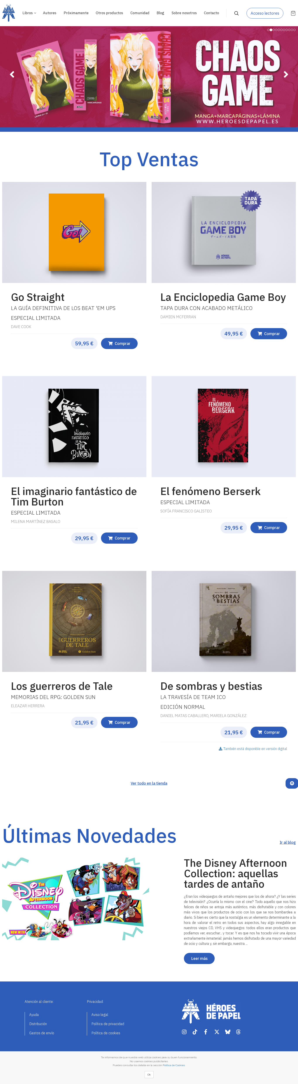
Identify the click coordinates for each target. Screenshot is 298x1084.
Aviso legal (99, 1014)
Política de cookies (105, 1033)
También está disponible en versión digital (255, 749)
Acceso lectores (265, 13)
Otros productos (109, 12)
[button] (12, 97)
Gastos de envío (41, 1033)
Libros (28, 12)
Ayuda (34, 1014)
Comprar (122, 343)
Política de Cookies (174, 1065)
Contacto (211, 12)
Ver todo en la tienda (149, 783)
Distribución (38, 1024)
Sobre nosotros (184, 12)
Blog (160, 12)
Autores (49, 12)
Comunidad (139, 12)
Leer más (199, 958)
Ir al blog (288, 842)
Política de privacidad (107, 1024)
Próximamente (76, 12)
